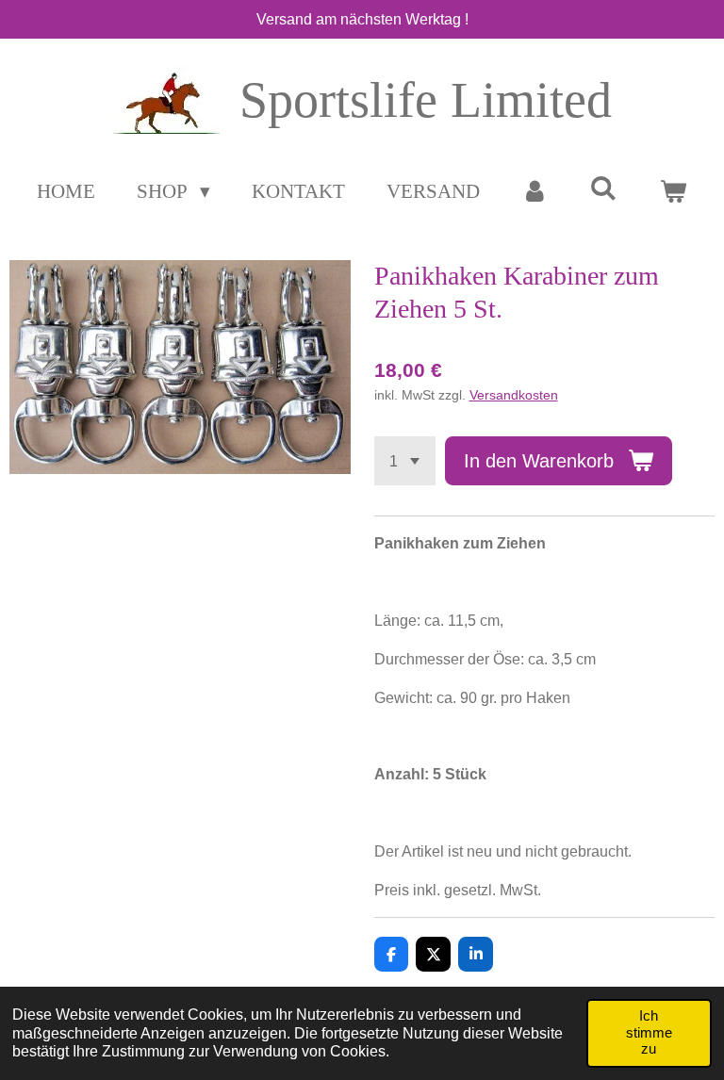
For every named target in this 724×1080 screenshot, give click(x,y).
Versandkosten (513, 395)
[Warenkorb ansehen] (672, 192)
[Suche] (604, 189)
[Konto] (535, 192)
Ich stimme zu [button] (649, 1032)
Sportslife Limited (425, 100)
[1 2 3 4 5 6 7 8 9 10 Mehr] (405, 460)
